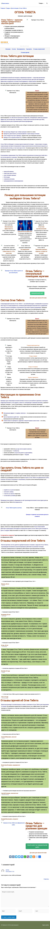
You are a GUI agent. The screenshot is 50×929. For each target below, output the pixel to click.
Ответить (46, 879)
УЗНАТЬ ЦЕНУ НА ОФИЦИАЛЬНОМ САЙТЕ (37, 846)
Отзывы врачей (25, 52)
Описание (7, 49)
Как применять (21, 49)
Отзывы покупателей (39, 49)
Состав (14, 49)
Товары (41, 3)
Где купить (29, 49)
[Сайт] (42, 911)
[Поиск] (47, 3)
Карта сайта (45, 925)
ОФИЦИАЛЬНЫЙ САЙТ (37, 293)
